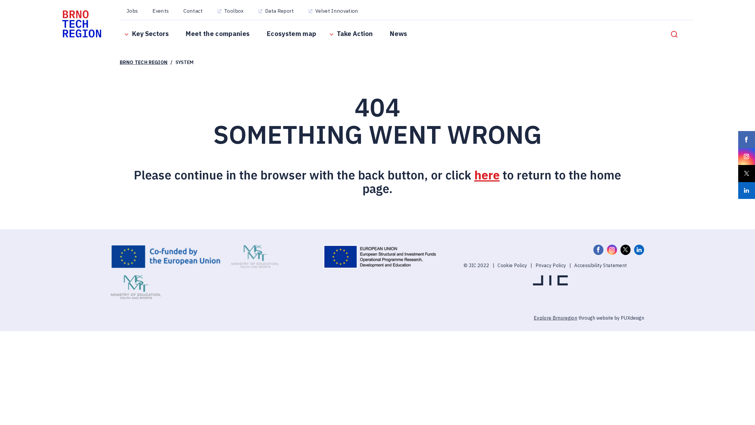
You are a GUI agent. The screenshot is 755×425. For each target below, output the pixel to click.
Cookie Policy (512, 265)
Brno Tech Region (144, 62)
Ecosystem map (291, 34)
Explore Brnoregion (555, 318)
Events (160, 10)
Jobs (132, 10)
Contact (193, 10)
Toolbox (234, 10)
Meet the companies (218, 34)
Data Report (279, 10)
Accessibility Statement (600, 265)
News (398, 34)
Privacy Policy (551, 265)
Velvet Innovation (336, 10)
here (487, 175)
